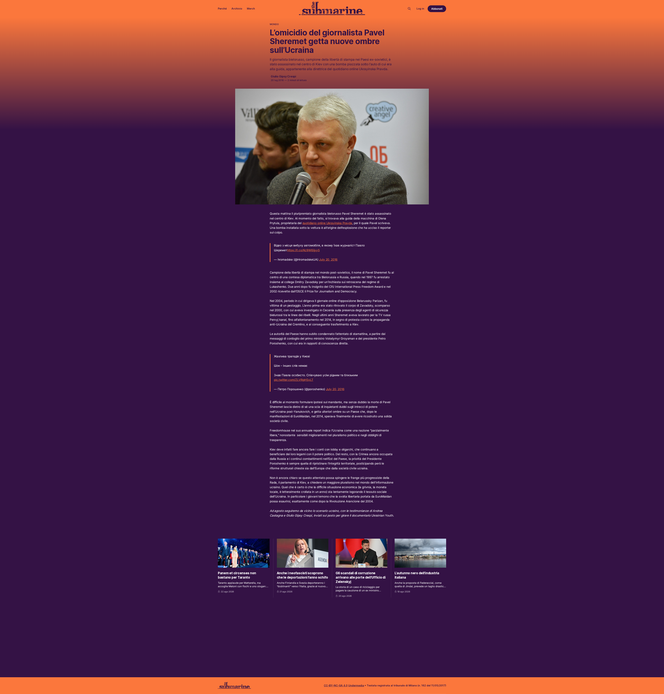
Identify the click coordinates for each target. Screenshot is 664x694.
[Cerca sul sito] (409, 8)
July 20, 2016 (328, 259)
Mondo (274, 24)
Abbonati (436, 8)
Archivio (237, 8)
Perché (222, 8)
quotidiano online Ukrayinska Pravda (327, 223)
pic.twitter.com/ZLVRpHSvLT (293, 380)
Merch (251, 8)
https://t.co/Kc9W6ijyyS (303, 250)
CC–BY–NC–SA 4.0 (336, 685)
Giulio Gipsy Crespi (283, 76)
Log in (420, 8)
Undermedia (356, 685)
